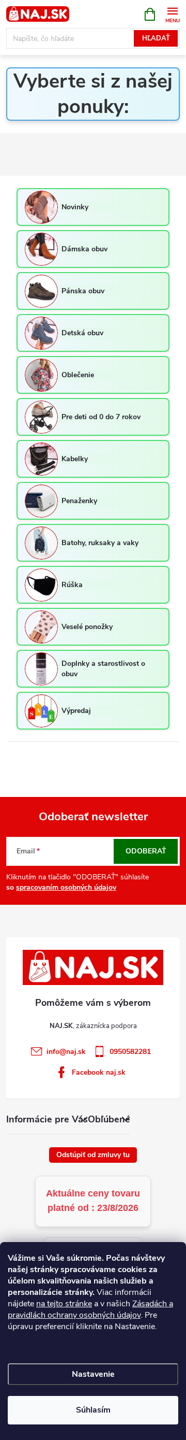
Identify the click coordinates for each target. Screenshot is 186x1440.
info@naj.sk (66, 1052)
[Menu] (172, 13)
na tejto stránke (64, 1303)
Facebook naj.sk (99, 1072)
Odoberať (146, 851)
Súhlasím (93, 1410)
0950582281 (130, 1052)
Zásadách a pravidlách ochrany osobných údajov (90, 1309)
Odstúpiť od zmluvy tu (93, 1155)
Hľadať (156, 38)
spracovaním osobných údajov (66, 887)
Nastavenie (93, 1374)
